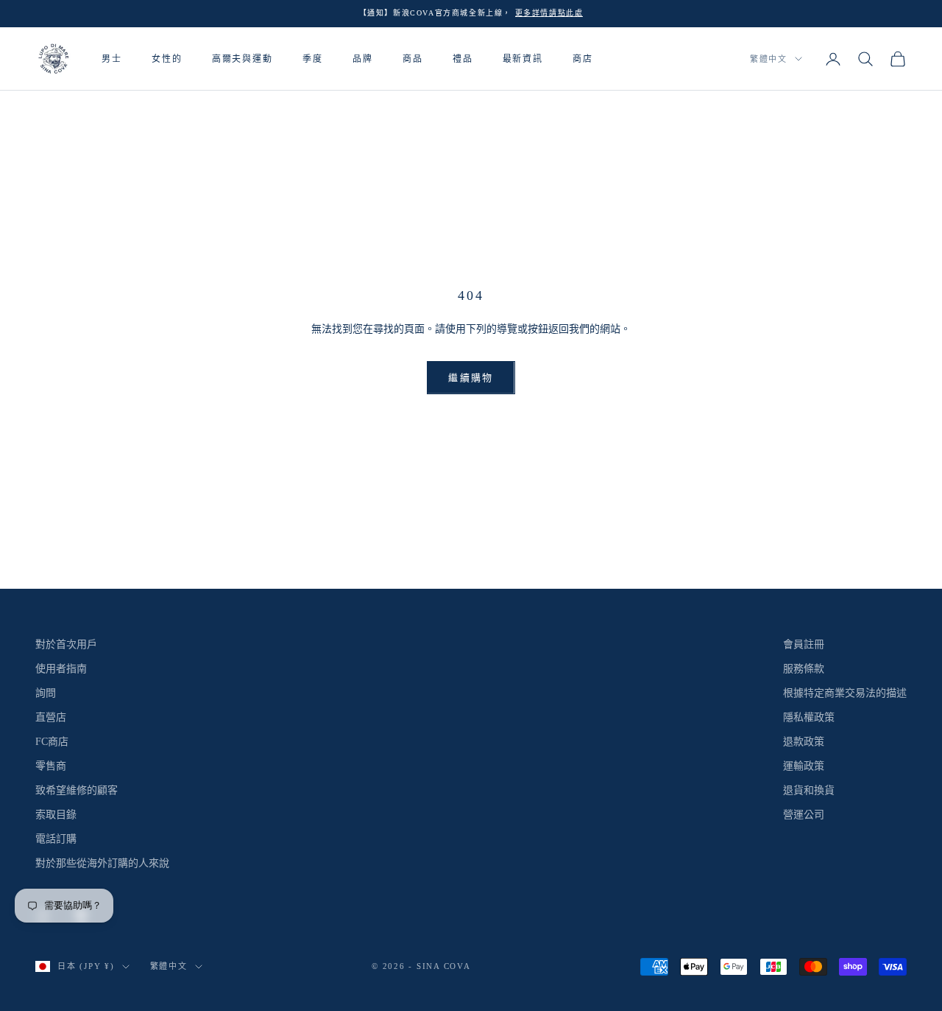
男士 (112, 58)
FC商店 (51, 741)
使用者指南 (61, 668)
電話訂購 (56, 838)
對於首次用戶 (66, 644)
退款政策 (803, 741)
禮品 (463, 58)
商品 (413, 58)
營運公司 (803, 814)
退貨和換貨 (809, 790)
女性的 (167, 58)
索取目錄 (56, 814)
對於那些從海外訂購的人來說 (102, 863)
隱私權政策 (809, 717)
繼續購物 (470, 377)
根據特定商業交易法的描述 (845, 693)
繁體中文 (768, 59)
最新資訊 (523, 58)
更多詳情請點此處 (549, 13)
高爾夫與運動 (243, 58)
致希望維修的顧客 (76, 790)
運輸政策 (803, 766)
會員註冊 (803, 644)
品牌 (363, 58)
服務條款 (803, 668)
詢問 (45, 693)
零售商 (50, 766)
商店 (583, 58)
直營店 (50, 717)
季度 (312, 58)
